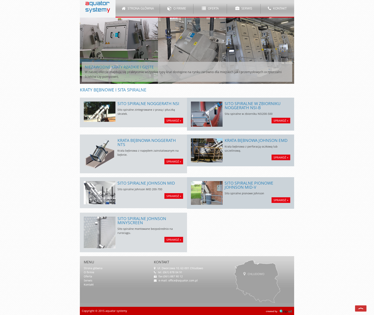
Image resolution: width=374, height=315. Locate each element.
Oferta (213, 8)
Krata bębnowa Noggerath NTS (146, 142)
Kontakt (279, 8)
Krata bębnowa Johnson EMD (256, 140)
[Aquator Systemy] (98, 6)
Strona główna (140, 8)
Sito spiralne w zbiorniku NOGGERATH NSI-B (252, 105)
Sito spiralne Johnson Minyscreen (141, 220)
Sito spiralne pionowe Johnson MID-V (249, 185)
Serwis (246, 8)
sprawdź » (173, 120)
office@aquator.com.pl (183, 280)
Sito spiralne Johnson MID (146, 183)
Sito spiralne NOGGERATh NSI (148, 103)
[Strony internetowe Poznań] (279, 311)
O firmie (179, 8)
